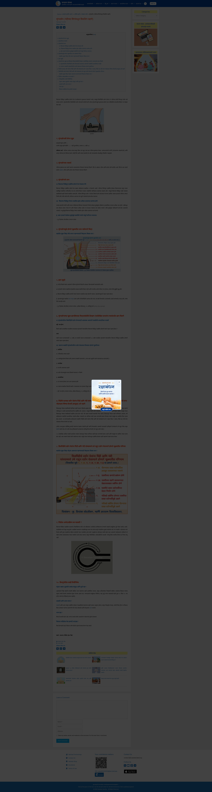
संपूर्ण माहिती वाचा (106, 409)
